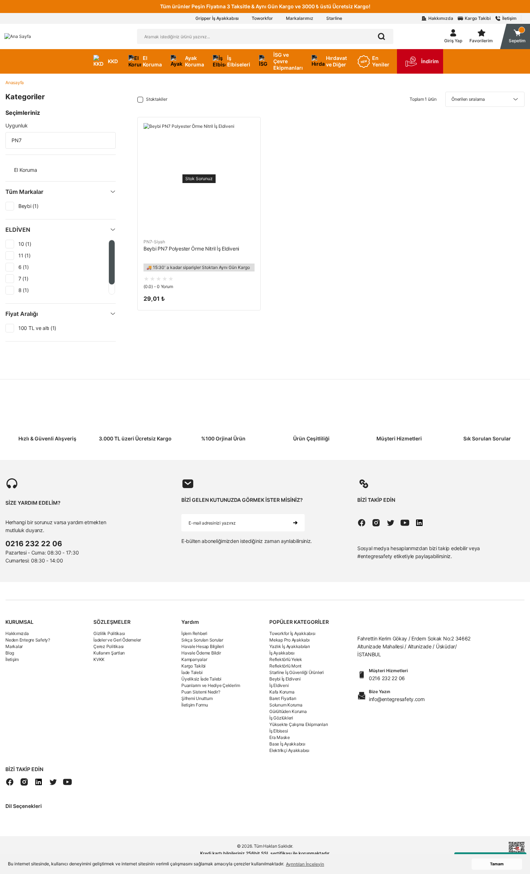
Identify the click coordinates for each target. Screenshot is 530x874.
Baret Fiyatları (282, 698)
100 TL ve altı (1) (37, 328)
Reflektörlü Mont (285, 666)
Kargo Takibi (193, 666)
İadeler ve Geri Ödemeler (117, 640)
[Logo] (17, 36)
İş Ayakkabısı (282, 653)
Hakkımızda (17, 633)
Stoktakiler (156, 99)
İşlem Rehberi (194, 633)
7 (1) (23, 278)
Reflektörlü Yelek (285, 659)
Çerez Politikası (108, 646)
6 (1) (23, 267)
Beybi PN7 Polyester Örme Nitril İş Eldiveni (191, 248)
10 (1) (24, 244)
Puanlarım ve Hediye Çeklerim (210, 685)
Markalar (14, 646)
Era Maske (279, 737)
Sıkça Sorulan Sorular (202, 640)
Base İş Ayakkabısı (287, 744)
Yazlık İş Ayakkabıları (289, 646)
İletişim (12, 659)
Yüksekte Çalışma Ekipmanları (298, 724)
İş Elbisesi (278, 731)
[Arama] (381, 36)
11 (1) (24, 255)
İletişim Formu (194, 705)
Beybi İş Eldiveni (285, 679)
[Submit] (295, 522)
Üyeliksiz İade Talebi (201, 679)
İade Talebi (191, 672)
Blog (9, 653)
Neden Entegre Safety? (27, 640)
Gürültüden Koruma (288, 711)
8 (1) (23, 290)
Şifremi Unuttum (196, 698)
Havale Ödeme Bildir (201, 653)
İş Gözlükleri (281, 718)
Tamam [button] (497, 864)
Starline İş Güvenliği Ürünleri (296, 672)
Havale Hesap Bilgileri (202, 646)
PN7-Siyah (154, 241)
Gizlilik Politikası (109, 633)
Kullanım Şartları (109, 653)
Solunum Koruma (285, 705)
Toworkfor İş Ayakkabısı (292, 633)
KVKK (99, 659)
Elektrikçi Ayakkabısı (289, 750)
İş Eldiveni (278, 685)
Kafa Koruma (281, 692)
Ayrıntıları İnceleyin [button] (305, 864)
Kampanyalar (194, 659)
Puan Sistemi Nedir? (200, 692)
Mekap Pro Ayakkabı (289, 640)
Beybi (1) (28, 206)
